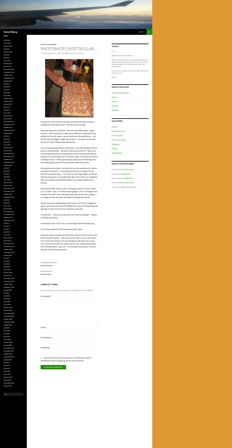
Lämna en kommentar (76, 53)
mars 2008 (7, 339)
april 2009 (7, 302)
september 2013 (9, 162)
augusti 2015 (8, 104)
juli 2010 (6, 258)
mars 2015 (7, 113)
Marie (62, 53)
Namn (44, 327)
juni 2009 (7, 296)
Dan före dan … (47, 272)
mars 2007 (7, 374)
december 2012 (9, 188)
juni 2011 (7, 226)
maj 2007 (7, 368)
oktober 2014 (8, 127)
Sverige (114, 149)
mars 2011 (7, 235)
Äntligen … (116, 110)
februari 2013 (8, 182)
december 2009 (9, 278)
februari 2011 (8, 238)
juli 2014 (6, 136)
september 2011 (9, 220)
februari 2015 (8, 116)
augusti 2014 (8, 133)
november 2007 (9, 351)
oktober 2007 (8, 354)
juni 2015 (7, 107)
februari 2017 (8, 63)
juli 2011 (6, 223)
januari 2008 (8, 345)
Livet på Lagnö (117, 135)
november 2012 (9, 191)
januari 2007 (8, 380)
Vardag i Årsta (117, 153)
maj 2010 (7, 264)
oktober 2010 (8, 249)
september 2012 (9, 197)
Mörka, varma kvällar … (127, 183)
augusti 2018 (8, 46)
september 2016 (9, 78)
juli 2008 (6, 328)
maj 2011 (7, 229)
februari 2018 (8, 52)
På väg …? (115, 101)
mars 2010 (7, 270)
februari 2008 (8, 342)
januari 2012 (8, 209)
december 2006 (9, 383)
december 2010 (9, 243)
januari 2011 (8, 241)
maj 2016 (7, 90)
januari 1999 (8, 386)
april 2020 (7, 40)
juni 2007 (7, 365)
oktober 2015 (8, 101)
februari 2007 (8, 377)
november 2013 (9, 156)
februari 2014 (8, 148)
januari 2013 (8, 185)
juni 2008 (7, 331)
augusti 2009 (8, 290)
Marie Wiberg (10, 32)
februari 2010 (8, 272)
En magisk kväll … (125, 174)
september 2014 (9, 130)
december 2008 (9, 313)
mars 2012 (7, 206)
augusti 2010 (8, 255)
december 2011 (9, 212)
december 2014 (9, 121)
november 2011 (9, 214)
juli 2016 (6, 84)
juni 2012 (7, 200)
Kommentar (46, 296)
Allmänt (114, 127)
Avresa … (115, 97)
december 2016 (9, 69)
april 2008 (7, 336)
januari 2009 (8, 310)
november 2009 (9, 281)
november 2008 (9, 316)
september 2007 (9, 357)
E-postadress (47, 337)
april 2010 (7, 267)
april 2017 (7, 58)
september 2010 (9, 252)
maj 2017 (7, 55)
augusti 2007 (8, 360)
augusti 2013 (8, 165)
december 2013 (9, 153)
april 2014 (7, 142)
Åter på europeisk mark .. (121, 93)
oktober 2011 (8, 217)
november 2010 (9, 246)
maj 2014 (7, 139)
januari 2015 (8, 119)
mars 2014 (7, 145)
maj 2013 (7, 174)
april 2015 (7, 110)
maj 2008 (7, 333)
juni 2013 (7, 171)
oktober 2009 (8, 284)
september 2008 (9, 322)
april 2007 (7, 371)
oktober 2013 (8, 159)
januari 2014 (8, 151)
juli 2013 (6, 168)
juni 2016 (7, 87)
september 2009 (9, 287)
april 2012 (7, 203)
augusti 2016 (8, 81)
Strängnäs (115, 144)
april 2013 (7, 177)
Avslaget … (116, 106)
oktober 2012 (8, 194)
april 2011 (7, 232)
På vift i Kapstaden (48, 44)
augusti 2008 (8, 325)
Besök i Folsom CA (119, 131)
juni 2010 (7, 261)
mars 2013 (7, 180)
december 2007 (9, 348)
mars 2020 (7, 43)
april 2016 (7, 92)
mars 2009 (7, 304)
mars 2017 (7, 60)
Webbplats (45, 347)
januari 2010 (8, 275)
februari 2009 (8, 307)
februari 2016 (8, 98)
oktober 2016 (8, 75)
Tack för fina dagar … (127, 169)
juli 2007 (6, 363)
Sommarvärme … (49, 264)
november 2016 (9, 72)
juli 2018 (6, 49)
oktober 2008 (8, 319)
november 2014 (9, 124)
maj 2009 (7, 299)
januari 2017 (8, 66)
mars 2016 (7, 95)
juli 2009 (6, 293)
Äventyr (142, 32)
